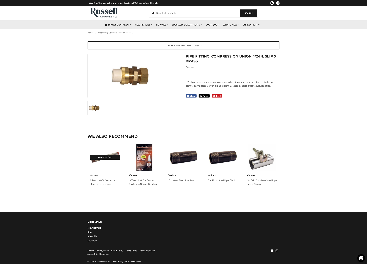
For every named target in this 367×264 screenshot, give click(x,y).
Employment (250, 25)
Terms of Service (147, 251)
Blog (89, 232)
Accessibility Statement (98, 254)
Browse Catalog (118, 25)
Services (161, 25)
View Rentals (142, 25)
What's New (230, 25)
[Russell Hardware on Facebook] (272, 251)
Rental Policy (131, 251)
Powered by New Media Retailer (127, 261)
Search (250, 13)
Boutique (212, 25)
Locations (92, 240)
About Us (92, 236)
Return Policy (117, 251)
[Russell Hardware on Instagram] (277, 251)
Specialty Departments (186, 25)
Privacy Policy (102, 251)
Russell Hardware (102, 261)
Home (90, 33)
